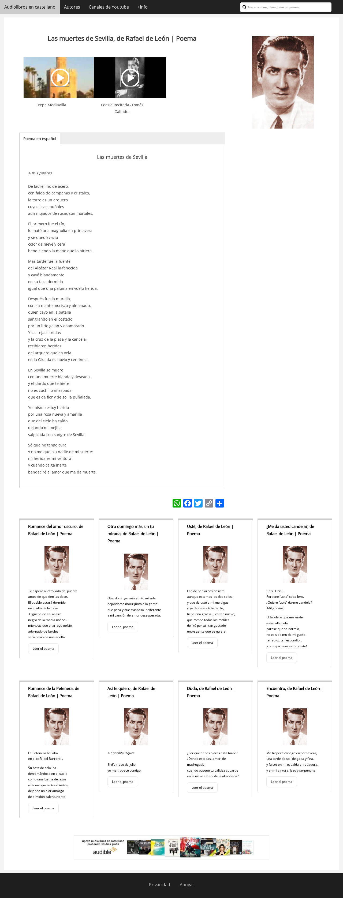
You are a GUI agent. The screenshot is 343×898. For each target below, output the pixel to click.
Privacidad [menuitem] (159, 885)
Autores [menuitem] (72, 7)
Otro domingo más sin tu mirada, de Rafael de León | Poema (133, 533)
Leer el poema (43, 648)
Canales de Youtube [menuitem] (109, 7)
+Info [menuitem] (142, 7)
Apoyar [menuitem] (187, 885)
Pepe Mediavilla (52, 104)
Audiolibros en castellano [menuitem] (29, 7)
